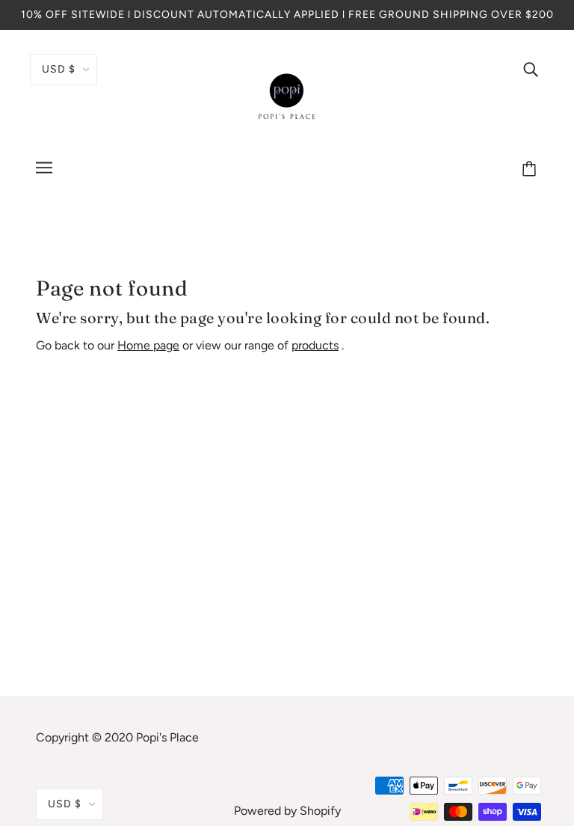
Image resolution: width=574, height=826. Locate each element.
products (315, 345)
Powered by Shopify (287, 811)
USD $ (58, 69)
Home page (148, 345)
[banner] (287, 96)
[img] (530, 69)
